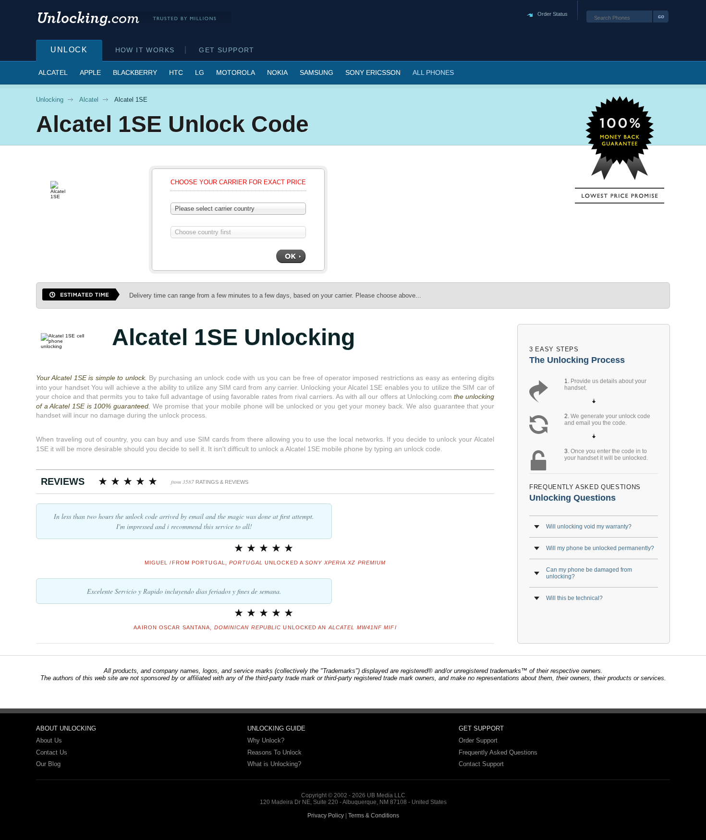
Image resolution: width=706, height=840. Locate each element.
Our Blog (48, 764)
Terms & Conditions (373, 815)
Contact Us (51, 752)
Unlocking (49, 99)
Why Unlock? (265, 740)
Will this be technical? (574, 598)
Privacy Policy (325, 815)
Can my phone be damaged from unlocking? (589, 573)
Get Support (226, 50)
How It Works (145, 50)
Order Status (552, 14)
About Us (49, 740)
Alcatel (88, 99)
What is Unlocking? (274, 764)
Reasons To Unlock (274, 752)
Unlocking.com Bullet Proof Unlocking (133, 19)
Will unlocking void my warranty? (589, 526)
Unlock (69, 50)
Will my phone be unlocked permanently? (600, 548)
